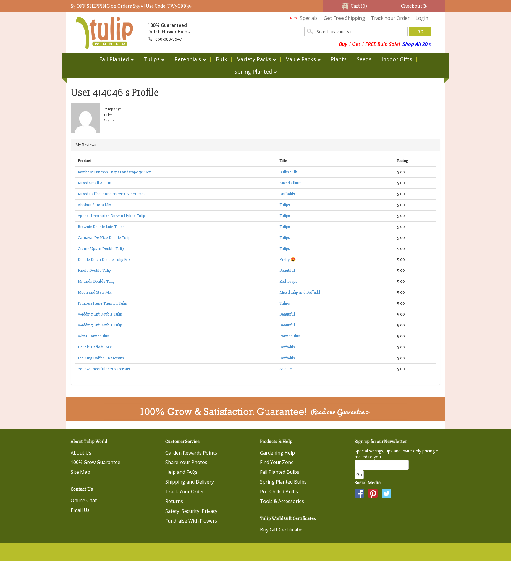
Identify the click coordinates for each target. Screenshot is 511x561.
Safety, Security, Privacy (191, 511)
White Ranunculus (93, 336)
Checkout (412, 6)
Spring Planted (253, 71)
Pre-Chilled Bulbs (279, 491)
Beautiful (287, 270)
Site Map (80, 472)
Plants (339, 59)
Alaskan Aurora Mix (94, 204)
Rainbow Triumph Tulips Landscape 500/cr (114, 171)
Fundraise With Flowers (191, 521)
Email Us (80, 510)
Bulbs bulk (288, 171)
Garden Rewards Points (191, 453)
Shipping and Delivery (189, 481)
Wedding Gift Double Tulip (100, 314)
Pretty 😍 (287, 259)
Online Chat (84, 500)
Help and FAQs (181, 472)
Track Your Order (390, 18)
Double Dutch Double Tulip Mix (104, 259)
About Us (81, 453)
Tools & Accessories (282, 501)
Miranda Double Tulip (96, 281)
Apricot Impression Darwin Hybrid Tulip (111, 215)
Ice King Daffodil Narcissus (101, 357)
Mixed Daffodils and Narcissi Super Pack (111, 193)
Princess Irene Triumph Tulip (102, 303)
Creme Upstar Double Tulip (101, 248)
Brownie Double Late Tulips (101, 226)
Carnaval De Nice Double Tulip (104, 237)
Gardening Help (277, 453)
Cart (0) (358, 6)
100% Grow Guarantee (95, 462)
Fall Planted (114, 59)
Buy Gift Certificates (282, 529)
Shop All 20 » (416, 44)
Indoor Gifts (396, 59)
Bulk (221, 59)
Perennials (187, 59)
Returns (174, 501)
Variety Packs (254, 59)
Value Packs (301, 59)
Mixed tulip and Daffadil (299, 292)
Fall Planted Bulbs (279, 472)
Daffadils (287, 193)
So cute (285, 368)
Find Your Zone (277, 462)
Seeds (364, 59)
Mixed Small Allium (94, 182)
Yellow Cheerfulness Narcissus (104, 368)
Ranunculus (289, 336)
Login (421, 18)
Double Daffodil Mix (94, 347)
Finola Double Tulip (94, 270)
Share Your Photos (186, 462)
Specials (304, 18)
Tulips (152, 59)
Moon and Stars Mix (94, 292)
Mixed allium (290, 182)
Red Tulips (288, 281)
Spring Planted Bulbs (283, 481)
